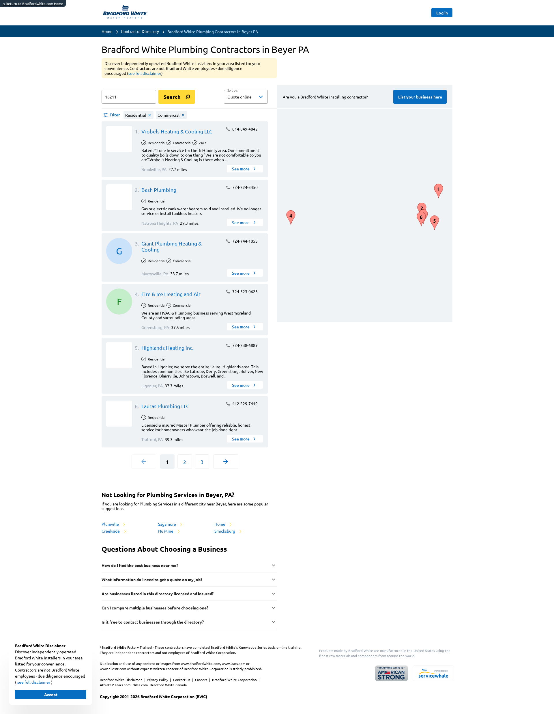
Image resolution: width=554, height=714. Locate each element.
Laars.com (123, 685)
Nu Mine (166, 530)
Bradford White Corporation (235, 679)
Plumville (111, 524)
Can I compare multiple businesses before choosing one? (155, 607)
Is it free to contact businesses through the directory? (153, 621)
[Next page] (225, 461)
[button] (246, 97)
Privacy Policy (158, 679)
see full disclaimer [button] (144, 73)
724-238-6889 (244, 345)
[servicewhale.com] (433, 673)
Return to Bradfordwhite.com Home (33, 3)
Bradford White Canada (168, 685)
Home (107, 31)
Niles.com (140, 685)
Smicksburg (225, 530)
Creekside (111, 530)
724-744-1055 (244, 240)
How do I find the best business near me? (140, 565)
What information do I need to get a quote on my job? (152, 579)
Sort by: (232, 90)
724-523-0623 (244, 291)
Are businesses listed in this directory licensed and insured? (158, 593)
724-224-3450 (244, 187)
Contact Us (182, 679)
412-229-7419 (244, 403)
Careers (201, 679)
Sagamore (167, 524)
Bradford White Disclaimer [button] (121, 679)
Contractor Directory (140, 31)
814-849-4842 (244, 128)
